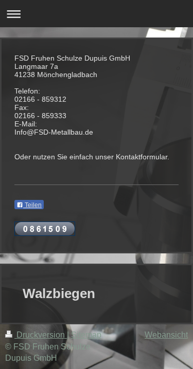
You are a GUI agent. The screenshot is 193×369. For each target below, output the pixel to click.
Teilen (32, 205)
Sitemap (86, 334)
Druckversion (40, 334)
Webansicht (166, 334)
